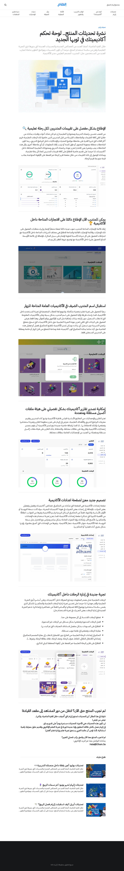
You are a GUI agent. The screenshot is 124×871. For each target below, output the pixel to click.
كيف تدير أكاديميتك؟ (97, 13)
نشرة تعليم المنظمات (15, 13)
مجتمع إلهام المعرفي (113, 5)
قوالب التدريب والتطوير (78, 13)
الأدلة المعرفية (61, 13)
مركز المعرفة (46, 13)
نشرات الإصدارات (32, 13)
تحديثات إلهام (113, 13)
